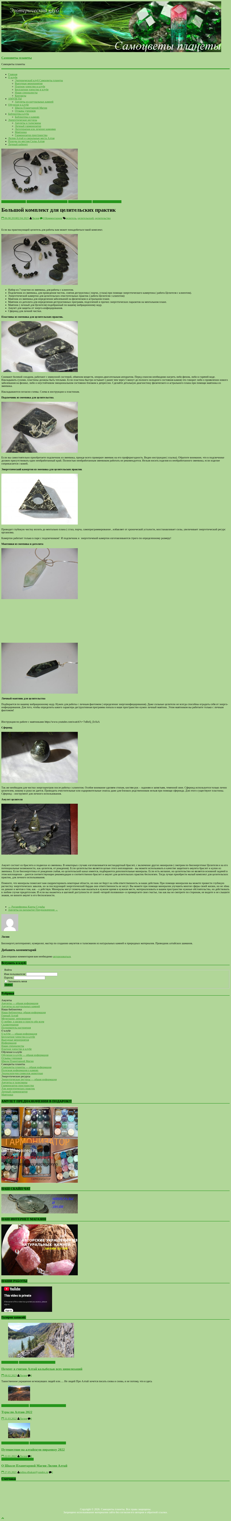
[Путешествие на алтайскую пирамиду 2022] (19, 1437)
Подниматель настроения (16, 1027)
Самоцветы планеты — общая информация (26, 1067)
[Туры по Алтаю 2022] (19, 1399)
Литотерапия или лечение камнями (35, 129)
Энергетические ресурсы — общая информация (29, 1079)
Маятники (21, 132)
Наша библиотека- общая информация (23, 1012)
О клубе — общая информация (19, 1033)
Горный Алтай (9, 1015)
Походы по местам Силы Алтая (26, 141)
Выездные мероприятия (28, 83)
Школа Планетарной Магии (31, 107)
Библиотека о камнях (27, 116)
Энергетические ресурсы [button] (15, 1076)
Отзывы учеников (25, 110)
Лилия (35, 218)
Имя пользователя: (15, 974)
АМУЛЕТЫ (15, 98)
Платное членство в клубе (30, 86)
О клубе (12, 77)
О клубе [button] (6, 1030)
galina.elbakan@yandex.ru (34, 1472)
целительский (86, 218)
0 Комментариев (52, 218)
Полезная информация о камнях (19, 1070)
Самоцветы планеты (16, 58)
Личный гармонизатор (28, 126)
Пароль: (9, 977)
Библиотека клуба (18, 113)
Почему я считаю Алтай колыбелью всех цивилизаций (41, 1369)
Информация (8, 1042)
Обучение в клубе (18, 104)
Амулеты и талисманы (28, 123)
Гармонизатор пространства (31, 135)
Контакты (20, 95)
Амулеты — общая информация (19, 1003)
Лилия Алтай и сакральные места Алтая (31, 138)
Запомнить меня (17, 981)
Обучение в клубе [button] (11, 1052)
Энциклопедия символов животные (22, 1073)
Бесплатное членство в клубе (32, 89)
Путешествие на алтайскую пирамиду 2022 (33, 1449)
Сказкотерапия (9, 1024)
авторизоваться (62, 956)
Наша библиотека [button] (11, 1009)
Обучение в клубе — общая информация (24, 1055)
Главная (12, 74)
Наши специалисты (26, 92)
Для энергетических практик (18, 1088)
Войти (8, 984)
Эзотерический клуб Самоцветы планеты (39, 80)
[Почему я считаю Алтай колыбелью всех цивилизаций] (41, 1356)
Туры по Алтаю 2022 (16, 1412)
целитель (71, 218)
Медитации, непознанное (16, 1018)
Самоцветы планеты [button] (13, 1064)
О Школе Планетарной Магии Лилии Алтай (34, 1465)
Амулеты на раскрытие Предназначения (33, 909)
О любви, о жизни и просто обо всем (22, 1021)
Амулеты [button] (6, 1000)
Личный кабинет (18, 144)
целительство (103, 218)
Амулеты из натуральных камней (34, 101)
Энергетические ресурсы (22, 120)
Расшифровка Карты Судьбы (26, 906)
